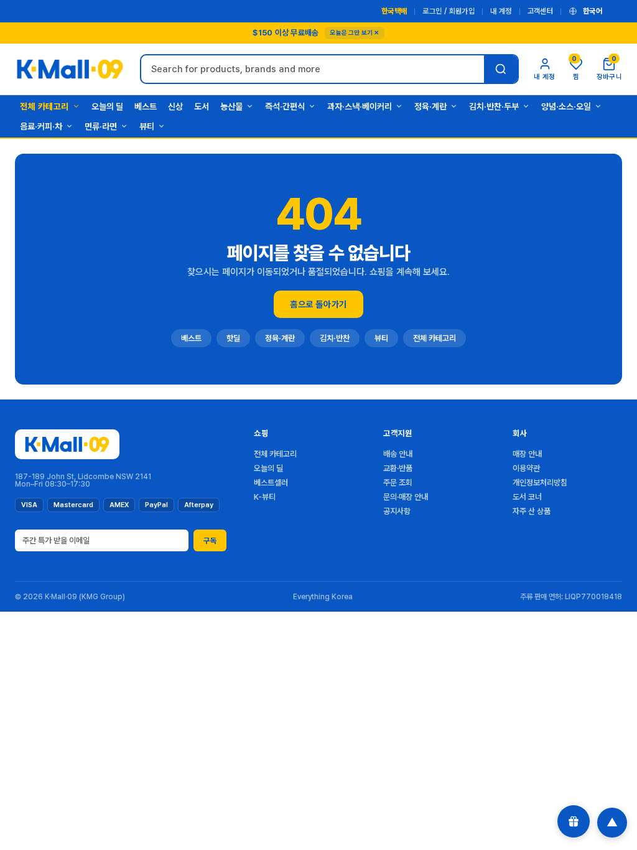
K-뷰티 (265, 497)
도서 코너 (527, 497)
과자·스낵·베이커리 (359, 106)
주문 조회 (397, 482)
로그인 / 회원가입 (448, 11)
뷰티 (146, 126)
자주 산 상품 (532, 511)
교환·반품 (397, 468)
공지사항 (397, 511)
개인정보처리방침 (540, 482)
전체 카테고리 (44, 106)
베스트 (145, 106)
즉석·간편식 (285, 106)
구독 (209, 540)
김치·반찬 (335, 338)
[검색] (501, 69)
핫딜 (233, 338)
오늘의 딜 (107, 106)
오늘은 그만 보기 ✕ (354, 32)
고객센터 (540, 11)
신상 (175, 106)
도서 (201, 106)
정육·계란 (430, 106)
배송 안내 (397, 454)
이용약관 (526, 468)
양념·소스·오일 (566, 106)
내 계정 (500, 11)
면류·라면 (101, 126)
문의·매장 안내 (405, 497)
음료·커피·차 (41, 126)
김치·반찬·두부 (494, 106)
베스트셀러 (271, 482)
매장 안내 (527, 454)
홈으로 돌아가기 (318, 304)
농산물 (231, 106)
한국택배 (394, 11)
